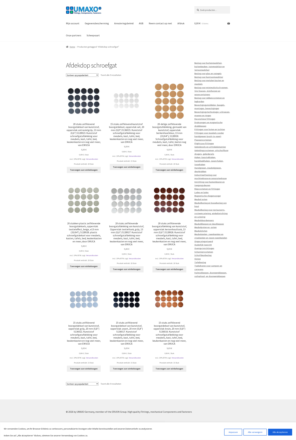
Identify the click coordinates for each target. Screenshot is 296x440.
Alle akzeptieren (280, 432)
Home (72, 46)
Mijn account (72, 23)
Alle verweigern (255, 432)
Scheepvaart (93, 35)
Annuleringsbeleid (124, 23)
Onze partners (73, 35)
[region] (148, 431)
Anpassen (233, 432)
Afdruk (180, 23)
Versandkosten (92, 159)
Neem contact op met (160, 23)
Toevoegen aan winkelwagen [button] (84, 169)
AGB (141, 23)
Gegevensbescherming (97, 23)
